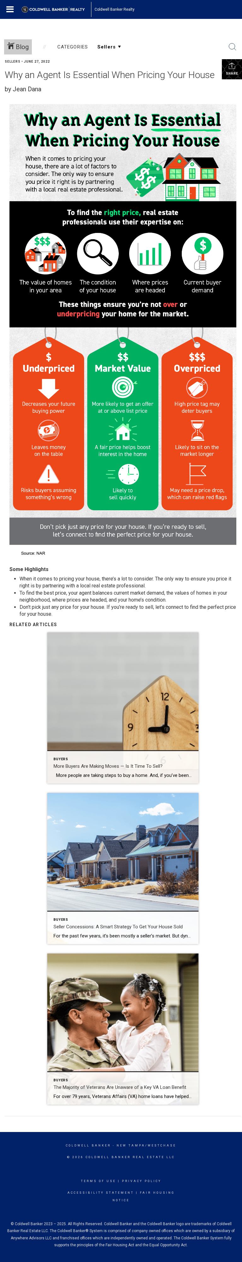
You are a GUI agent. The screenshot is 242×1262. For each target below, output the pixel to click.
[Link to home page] (56, 9)
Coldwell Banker (88, 1145)
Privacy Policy (141, 1181)
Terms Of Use (98, 1181)
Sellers (12, 61)
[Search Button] (232, 46)
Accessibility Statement (100, 1192)
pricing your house (79, 579)
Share (232, 73)
